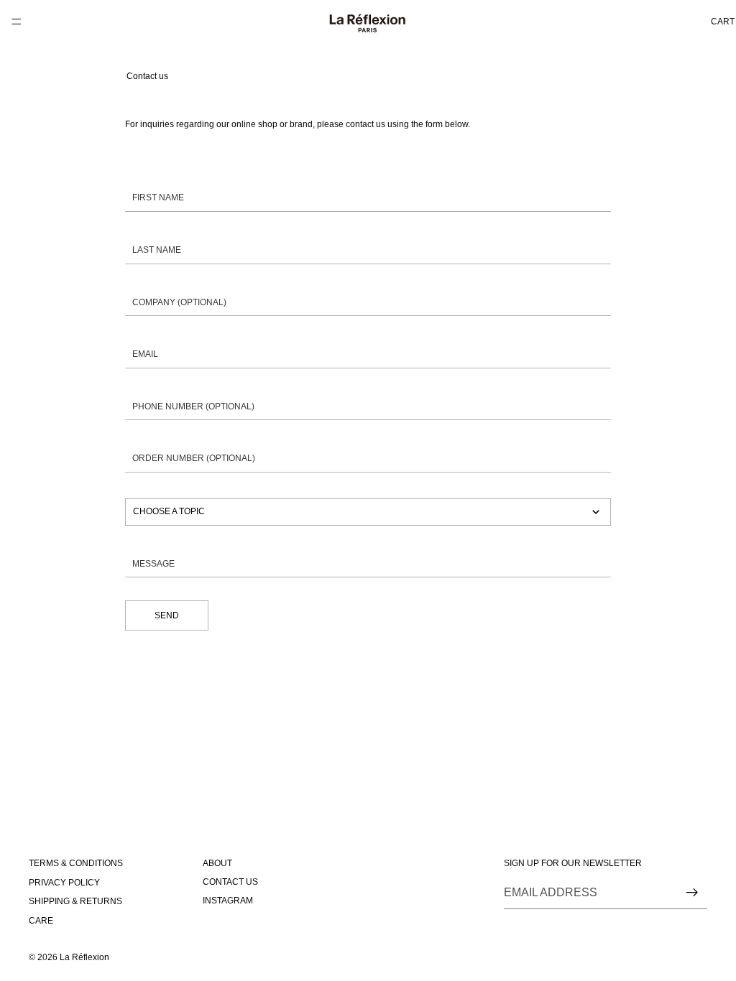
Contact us (230, 882)
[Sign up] (692, 893)
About (217, 863)
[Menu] (16, 21)
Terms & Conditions (76, 864)
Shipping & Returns (75, 901)
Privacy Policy (64, 883)
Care (41, 921)
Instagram (228, 901)
